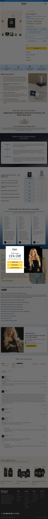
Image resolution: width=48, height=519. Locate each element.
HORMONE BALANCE (15, 267)
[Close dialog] (41, 247)
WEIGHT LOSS (15, 262)
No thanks (15, 270)
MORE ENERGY (15, 264)
